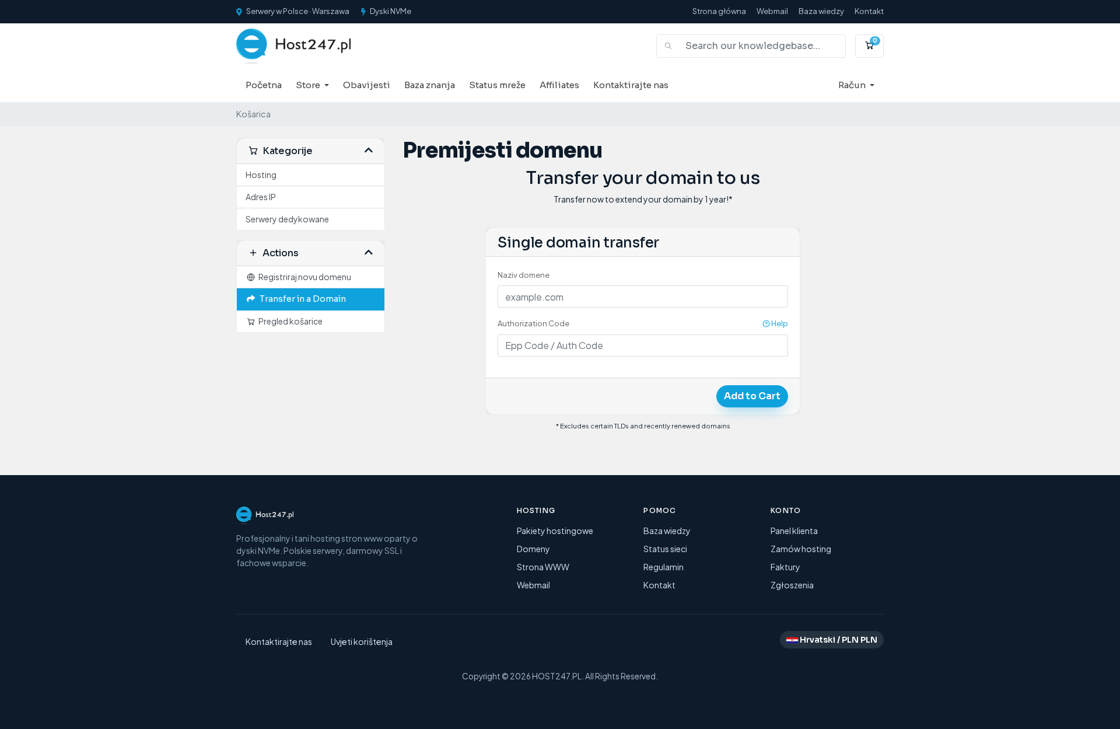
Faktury (785, 566)
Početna (264, 84)
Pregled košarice (289, 321)
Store (309, 84)
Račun (852, 84)
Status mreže (497, 84)
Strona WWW (543, 566)
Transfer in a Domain (301, 299)
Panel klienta (794, 530)
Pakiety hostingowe (555, 530)
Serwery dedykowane (287, 219)
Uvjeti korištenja (362, 641)
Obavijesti (366, 84)
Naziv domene (524, 275)
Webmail (772, 11)
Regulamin (663, 566)
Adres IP (261, 196)
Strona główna (719, 11)
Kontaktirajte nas (630, 84)
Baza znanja (429, 84)
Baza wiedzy (821, 11)
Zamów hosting (801, 548)
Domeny (533, 548)
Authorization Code (643, 323)
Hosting (261, 174)
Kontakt (869, 11)
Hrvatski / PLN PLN (837, 639)
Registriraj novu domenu (303, 276)
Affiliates (559, 84)
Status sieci (665, 548)
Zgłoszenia (792, 585)
